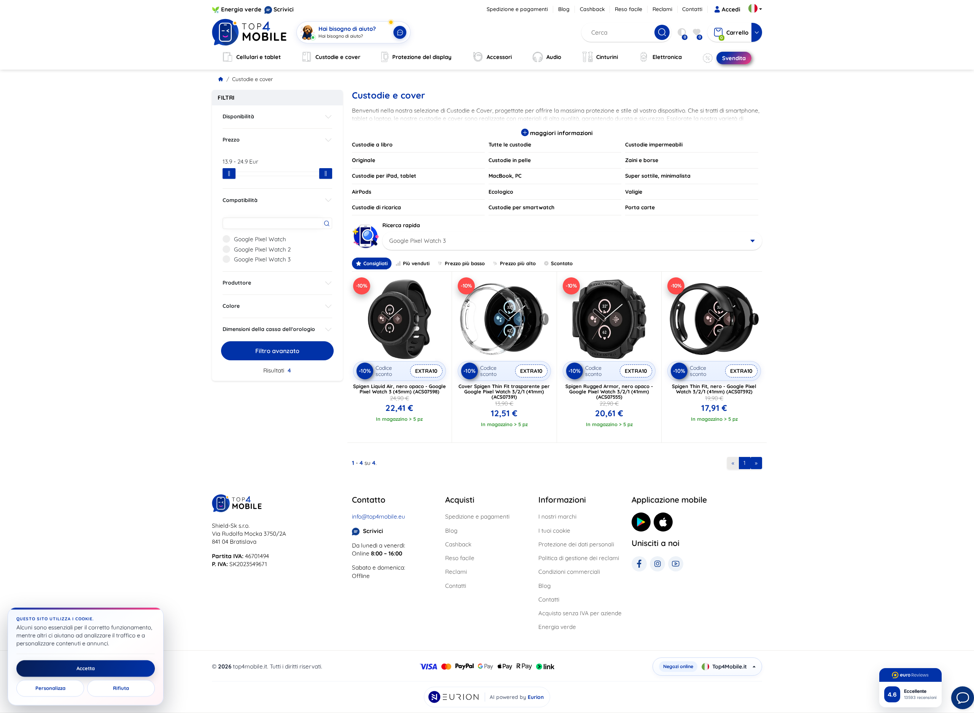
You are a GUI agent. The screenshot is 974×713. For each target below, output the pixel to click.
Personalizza (50, 688)
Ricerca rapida (401, 225)
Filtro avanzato (277, 351)
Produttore (237, 282)
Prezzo (231, 139)
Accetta (85, 668)
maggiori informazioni (560, 133)
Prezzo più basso (465, 263)
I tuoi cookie (554, 530)
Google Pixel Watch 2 (262, 249)
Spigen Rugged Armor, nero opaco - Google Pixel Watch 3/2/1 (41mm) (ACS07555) (609, 391)
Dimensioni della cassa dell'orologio (269, 329)
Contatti (692, 9)
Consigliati (375, 263)
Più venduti (416, 263)
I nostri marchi (557, 516)
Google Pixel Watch (260, 239)
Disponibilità (238, 116)
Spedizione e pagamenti (517, 9)
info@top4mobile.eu (378, 516)
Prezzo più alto (518, 263)
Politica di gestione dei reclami (578, 558)
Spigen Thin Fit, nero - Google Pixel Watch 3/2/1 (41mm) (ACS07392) (714, 389)
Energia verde (241, 9)
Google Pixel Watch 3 (262, 259)
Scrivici (284, 9)
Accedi (731, 9)
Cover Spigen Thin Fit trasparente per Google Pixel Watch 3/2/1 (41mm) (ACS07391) (504, 391)
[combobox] (572, 241)
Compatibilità (240, 200)
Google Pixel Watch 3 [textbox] (417, 240)
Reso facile (628, 9)
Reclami (662, 9)
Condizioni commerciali (569, 571)
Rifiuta (121, 688)
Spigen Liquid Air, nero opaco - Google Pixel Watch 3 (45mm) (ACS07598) (399, 389)
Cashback (592, 9)
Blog (564, 9)
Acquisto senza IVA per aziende (580, 613)
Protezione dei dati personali (576, 544)
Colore (231, 305)
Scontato (562, 263)
